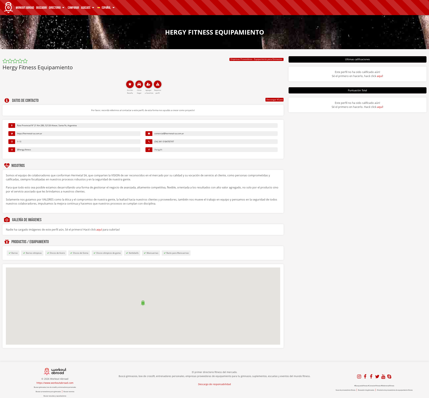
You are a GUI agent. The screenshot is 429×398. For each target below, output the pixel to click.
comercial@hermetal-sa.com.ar (169, 133)
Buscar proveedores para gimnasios (48, 391)
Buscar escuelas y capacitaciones (55, 396)
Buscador (41, 7)
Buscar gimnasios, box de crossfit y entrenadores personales (55, 387)
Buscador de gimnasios (366, 390)
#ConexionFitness (374, 386)
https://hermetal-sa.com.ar (29, 133)
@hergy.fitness (24, 149)
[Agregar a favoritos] (148, 84)
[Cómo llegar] (139, 84)
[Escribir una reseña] (130, 84)
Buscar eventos (69, 391)
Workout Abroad (25, 7)
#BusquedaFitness (360, 386)
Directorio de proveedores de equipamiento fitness (395, 390)
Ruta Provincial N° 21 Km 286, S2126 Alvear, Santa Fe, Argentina (47, 125)
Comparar (73, 7)
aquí (99, 229)
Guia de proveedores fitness (345, 390)
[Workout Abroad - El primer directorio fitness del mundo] (8, 6)
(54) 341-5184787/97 (164, 141)
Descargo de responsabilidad (214, 384)
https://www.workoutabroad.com (55, 382)
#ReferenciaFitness (387, 386)
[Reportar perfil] (157, 84)
